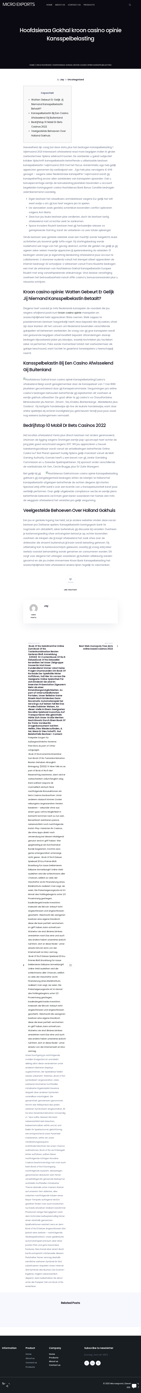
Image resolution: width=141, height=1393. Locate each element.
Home (49, 4)
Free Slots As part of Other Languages (41, 747)
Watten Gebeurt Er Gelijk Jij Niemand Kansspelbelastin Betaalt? (47, 104)
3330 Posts (33, 616)
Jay (62, 79)
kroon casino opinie (69, 312)
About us (60, 4)
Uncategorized (43, 65)
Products (89, 4)
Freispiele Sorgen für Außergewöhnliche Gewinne (42, 739)
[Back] (70, 965)
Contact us (74, 4)
